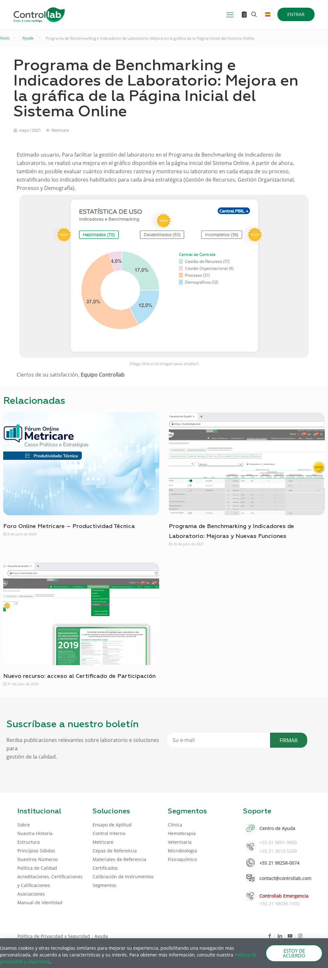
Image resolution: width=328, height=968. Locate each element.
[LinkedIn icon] (280, 935)
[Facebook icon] (270, 935)
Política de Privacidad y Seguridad (54, 936)
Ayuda (28, 38)
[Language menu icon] (267, 14)
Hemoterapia (182, 833)
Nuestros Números (37, 859)
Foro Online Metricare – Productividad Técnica (69, 526)
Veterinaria (180, 842)
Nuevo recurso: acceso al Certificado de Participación (79, 676)
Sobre (23, 825)
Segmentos (104, 885)
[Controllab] (39, 14)
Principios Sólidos (36, 851)
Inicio (4, 38)
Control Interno (109, 833)
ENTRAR (296, 14)
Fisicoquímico (182, 859)
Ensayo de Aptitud (112, 825)
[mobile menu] (230, 14)
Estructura (28, 842)
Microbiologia (182, 851)
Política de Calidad (37, 868)
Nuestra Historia (35, 833)
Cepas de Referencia (115, 851)
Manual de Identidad (39, 902)
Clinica (175, 825)
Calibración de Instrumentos (123, 877)
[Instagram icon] (300, 935)
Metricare (60, 130)
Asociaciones (31, 894)
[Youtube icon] (290, 935)
